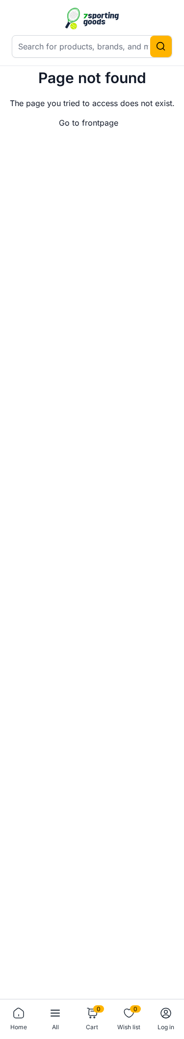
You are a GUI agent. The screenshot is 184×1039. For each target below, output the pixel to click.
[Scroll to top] (160, 979)
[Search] (161, 46)
